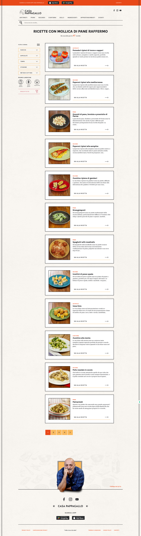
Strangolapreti (79, 210)
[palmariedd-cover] (59, 409)
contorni (76, 336)
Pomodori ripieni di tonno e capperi (88, 50)
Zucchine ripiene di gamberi (85, 178)
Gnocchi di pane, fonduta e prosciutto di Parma (90, 115)
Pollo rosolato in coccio (83, 370)
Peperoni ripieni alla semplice (85, 146)
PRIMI (33, 17)
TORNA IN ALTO (115, 486)
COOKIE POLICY (107, 530)
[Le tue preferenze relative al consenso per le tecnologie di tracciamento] (139, 402)
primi (74, 112)
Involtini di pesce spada (83, 274)
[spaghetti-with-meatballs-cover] (59, 249)
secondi (75, 80)
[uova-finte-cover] (59, 313)
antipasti (76, 48)
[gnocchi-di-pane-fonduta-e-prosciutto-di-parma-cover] (59, 121)
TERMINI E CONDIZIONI (94, 530)
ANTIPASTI (23, 17)
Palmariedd (78, 402)
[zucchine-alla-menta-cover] (59, 345)
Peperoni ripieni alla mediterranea (87, 82)
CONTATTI (118, 2)
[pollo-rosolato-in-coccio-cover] (59, 377)
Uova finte (77, 306)
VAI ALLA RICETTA (80, 65)
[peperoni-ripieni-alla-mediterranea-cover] (59, 89)
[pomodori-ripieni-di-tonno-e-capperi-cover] (59, 57)
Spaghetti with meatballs (84, 242)
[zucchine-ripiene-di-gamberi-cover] (59, 185)
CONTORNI (52, 17)
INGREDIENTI (72, 17)
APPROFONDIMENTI (88, 17)
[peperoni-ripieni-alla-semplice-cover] (59, 153)
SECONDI (41, 17)
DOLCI (62, 17)
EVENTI (101, 17)
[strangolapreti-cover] (59, 217)
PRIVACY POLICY (26, 530)
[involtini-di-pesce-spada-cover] (59, 281)
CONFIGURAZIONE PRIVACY (40, 530)
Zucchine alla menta (81, 338)
